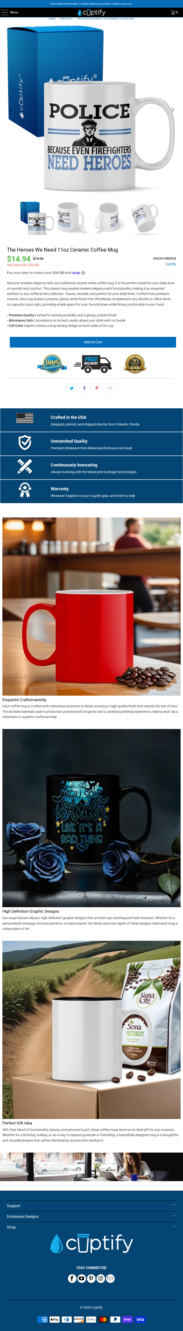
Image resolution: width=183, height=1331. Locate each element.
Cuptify (170, 264)
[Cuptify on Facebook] (72, 1278)
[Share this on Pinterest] (97, 388)
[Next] (172, 109)
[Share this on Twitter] (72, 388)
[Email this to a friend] (110, 388)
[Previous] (10, 109)
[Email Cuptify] (110, 1278)
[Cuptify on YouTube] (81, 1278)
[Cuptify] (91, 12)
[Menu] (2, 12)
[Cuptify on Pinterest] (91, 1278)
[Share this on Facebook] (84, 388)
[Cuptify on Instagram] (101, 1278)
